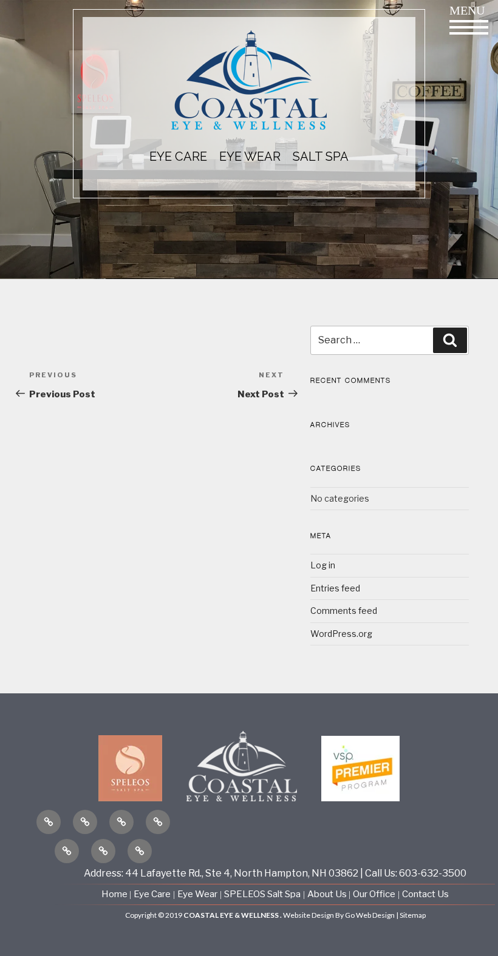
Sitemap (413, 915)
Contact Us (425, 894)
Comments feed (343, 610)
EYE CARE (178, 156)
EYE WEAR (250, 156)
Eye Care (152, 894)
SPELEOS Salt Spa (262, 894)
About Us (328, 894)
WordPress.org (341, 633)
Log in (322, 565)
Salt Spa (321, 156)
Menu (467, 10)
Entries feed (335, 588)
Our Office (374, 894)
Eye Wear (197, 894)
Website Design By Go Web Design (339, 915)
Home (115, 894)
